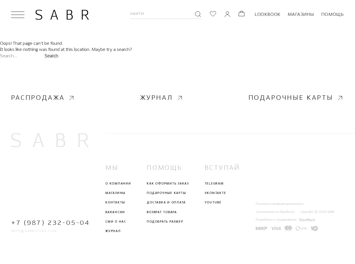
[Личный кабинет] (227, 14)
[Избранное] (213, 14)
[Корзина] (241, 14)
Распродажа (38, 98)
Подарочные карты (290, 98)
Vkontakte (215, 193)
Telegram (214, 183)
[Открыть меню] (17, 14)
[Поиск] (198, 15)
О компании (118, 183)
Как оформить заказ (168, 183)
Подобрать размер (165, 221)
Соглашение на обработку (275, 211)
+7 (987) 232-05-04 (50, 223)
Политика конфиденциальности (279, 204)
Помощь (332, 15)
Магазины (301, 15)
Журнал (156, 98)
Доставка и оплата (166, 202)
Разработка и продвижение (276, 219)
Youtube (213, 202)
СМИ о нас (115, 221)
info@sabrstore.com (34, 231)
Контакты (115, 202)
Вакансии (115, 212)
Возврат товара (162, 212)
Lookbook (267, 15)
